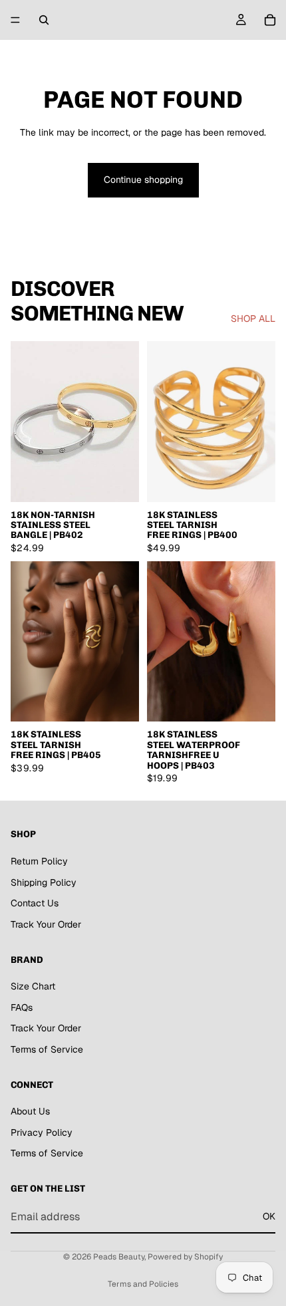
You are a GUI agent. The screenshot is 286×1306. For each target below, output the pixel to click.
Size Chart (33, 986)
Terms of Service (47, 1049)
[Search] (44, 20)
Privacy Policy (41, 1132)
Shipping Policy (43, 882)
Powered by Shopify (185, 1256)
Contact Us (35, 903)
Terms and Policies (143, 1284)
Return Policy (39, 861)
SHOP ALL (253, 319)
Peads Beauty (118, 1256)
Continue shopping (143, 180)
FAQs (22, 1007)
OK (269, 1216)
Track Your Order (46, 924)
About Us (30, 1111)
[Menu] (15, 20)
